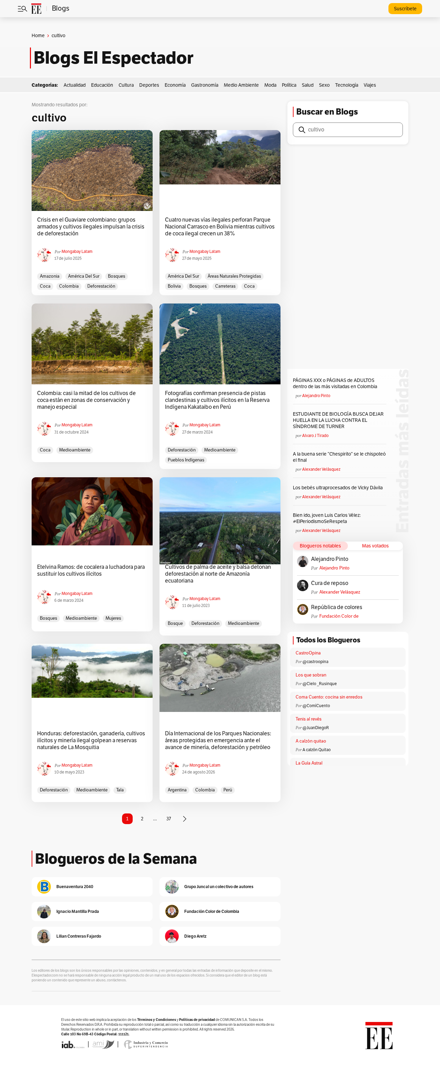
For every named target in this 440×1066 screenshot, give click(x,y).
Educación (102, 85)
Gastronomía (204, 85)
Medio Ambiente (241, 85)
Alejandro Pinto (316, 395)
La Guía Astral (309, 763)
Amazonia (49, 276)
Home (38, 36)
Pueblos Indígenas (186, 460)
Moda (270, 85)
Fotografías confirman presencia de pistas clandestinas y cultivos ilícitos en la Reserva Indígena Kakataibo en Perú (217, 400)
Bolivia (174, 286)
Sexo (324, 85)
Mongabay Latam (77, 251)
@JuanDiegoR (315, 727)
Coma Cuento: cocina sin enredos (329, 697)
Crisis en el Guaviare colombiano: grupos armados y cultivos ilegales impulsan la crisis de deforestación (90, 226)
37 (168, 819)
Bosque (175, 623)
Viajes (370, 85)
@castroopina (315, 661)
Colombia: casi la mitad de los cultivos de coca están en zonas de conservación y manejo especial (86, 400)
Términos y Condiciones (156, 1019)
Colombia (69, 286)
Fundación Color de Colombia (339, 616)
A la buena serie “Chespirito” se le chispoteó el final (339, 457)
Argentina (177, 790)
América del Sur (83, 276)
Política (289, 85)
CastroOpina (308, 653)
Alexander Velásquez (321, 469)
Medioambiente (74, 450)
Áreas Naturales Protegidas (234, 276)
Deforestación (101, 286)
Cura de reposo (329, 583)
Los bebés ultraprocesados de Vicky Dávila (339, 488)
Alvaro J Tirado (315, 435)
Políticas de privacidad (197, 1019)
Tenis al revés (308, 719)
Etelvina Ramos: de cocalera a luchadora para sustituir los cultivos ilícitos (91, 570)
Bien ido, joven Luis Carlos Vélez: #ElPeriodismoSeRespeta (327, 518)
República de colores (336, 607)
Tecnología (346, 85)
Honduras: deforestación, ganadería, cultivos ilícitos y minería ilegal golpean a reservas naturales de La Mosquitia (91, 740)
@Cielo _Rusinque (319, 683)
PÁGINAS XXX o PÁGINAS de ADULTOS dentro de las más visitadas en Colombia (335, 383)
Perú (227, 790)
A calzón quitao (311, 741)
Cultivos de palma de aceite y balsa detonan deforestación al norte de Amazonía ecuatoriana (218, 574)
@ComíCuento (316, 705)
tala (120, 790)
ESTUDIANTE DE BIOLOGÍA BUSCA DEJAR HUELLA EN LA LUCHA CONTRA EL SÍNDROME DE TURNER (338, 420)
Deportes (149, 85)
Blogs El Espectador (114, 57)
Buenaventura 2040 (74, 886)
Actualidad (75, 85)
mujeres (113, 618)
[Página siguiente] (184, 818)
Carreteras (225, 286)
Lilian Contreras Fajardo (78, 936)
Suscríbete (405, 9)
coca (45, 286)
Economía (175, 85)
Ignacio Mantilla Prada (77, 911)
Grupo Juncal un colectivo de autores (218, 886)
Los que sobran (311, 675)
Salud (308, 85)
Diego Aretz (195, 936)
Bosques (116, 276)
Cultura (126, 85)
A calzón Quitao (316, 749)
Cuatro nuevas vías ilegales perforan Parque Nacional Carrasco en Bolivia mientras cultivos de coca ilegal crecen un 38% (220, 226)
